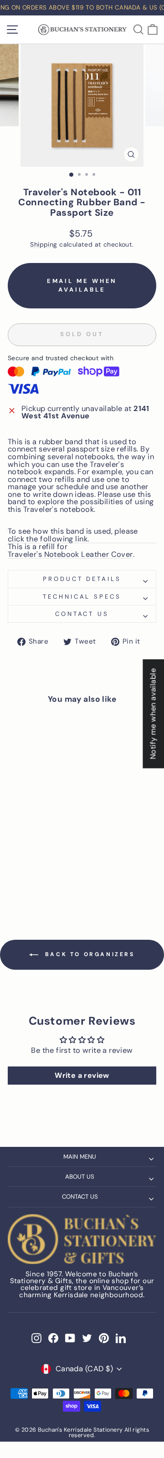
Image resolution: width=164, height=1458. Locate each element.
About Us (79, 1176)
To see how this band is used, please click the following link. (73, 535)
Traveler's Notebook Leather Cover (70, 555)
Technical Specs (82, 596)
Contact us (82, 614)
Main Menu (79, 1156)
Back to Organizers (88, 954)
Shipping (43, 244)
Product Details (82, 579)
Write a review (82, 1075)
